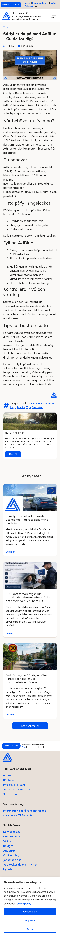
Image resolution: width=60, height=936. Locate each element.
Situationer (10, 794)
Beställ (13, 454)
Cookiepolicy (24, 903)
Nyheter (8, 869)
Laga (13, 407)
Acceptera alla (30, 911)
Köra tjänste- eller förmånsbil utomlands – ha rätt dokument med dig (27, 519)
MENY (54, 17)
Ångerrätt (9, 850)
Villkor (7, 841)
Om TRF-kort (11, 836)
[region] (30, 906)
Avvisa (30, 929)
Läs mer (10, 551)
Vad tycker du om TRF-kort (20, 864)
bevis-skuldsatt (40, 2)
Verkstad (37, 407)
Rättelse (8, 780)
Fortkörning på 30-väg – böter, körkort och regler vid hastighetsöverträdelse (27, 678)
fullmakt (29, 6)
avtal (41, 747)
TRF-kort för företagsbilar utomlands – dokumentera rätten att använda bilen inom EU (28, 597)
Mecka (21, 407)
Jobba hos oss (12, 860)
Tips (5, 27)
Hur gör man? (46, 403)
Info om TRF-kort (14, 784)
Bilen (34, 403)
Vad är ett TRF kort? (16, 789)
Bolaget (8, 846)
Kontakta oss (12, 831)
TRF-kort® (20, 13)
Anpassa (30, 920)
